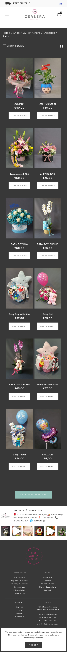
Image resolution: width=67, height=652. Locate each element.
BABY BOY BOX (19, 244)
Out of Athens (31, 32)
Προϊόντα (47, 581)
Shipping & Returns (19, 584)
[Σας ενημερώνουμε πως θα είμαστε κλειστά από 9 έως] (28, 531)
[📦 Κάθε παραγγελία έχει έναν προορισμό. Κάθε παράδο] (50, 531)
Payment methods (19, 581)
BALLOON (47, 454)
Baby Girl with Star (47, 384)
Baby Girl (48, 314)
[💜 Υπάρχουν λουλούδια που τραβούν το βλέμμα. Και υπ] (61, 531)
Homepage (47, 577)
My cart (19, 613)
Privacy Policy (19, 590)
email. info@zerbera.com (47, 624)
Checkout (19, 617)
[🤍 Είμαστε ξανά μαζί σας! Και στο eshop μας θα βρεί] (5, 531)
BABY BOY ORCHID (47, 244)
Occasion (49, 32)
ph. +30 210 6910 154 (47, 617)
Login (19, 610)
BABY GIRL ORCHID (19, 384)
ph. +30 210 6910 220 (47, 614)
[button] (19, 115)
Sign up (19, 607)
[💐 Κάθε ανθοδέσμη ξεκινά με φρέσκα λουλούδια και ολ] (17, 531)
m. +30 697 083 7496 (47, 621)
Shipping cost (19, 587)
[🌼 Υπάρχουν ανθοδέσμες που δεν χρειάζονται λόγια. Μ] (39, 531)
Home (6, 32)
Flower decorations (47, 587)
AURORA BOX (47, 174)
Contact (47, 590)
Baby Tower (19, 454)
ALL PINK (19, 104)
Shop (16, 32)
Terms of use (19, 594)
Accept (33, 645)
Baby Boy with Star (19, 314)
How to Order (19, 577)
